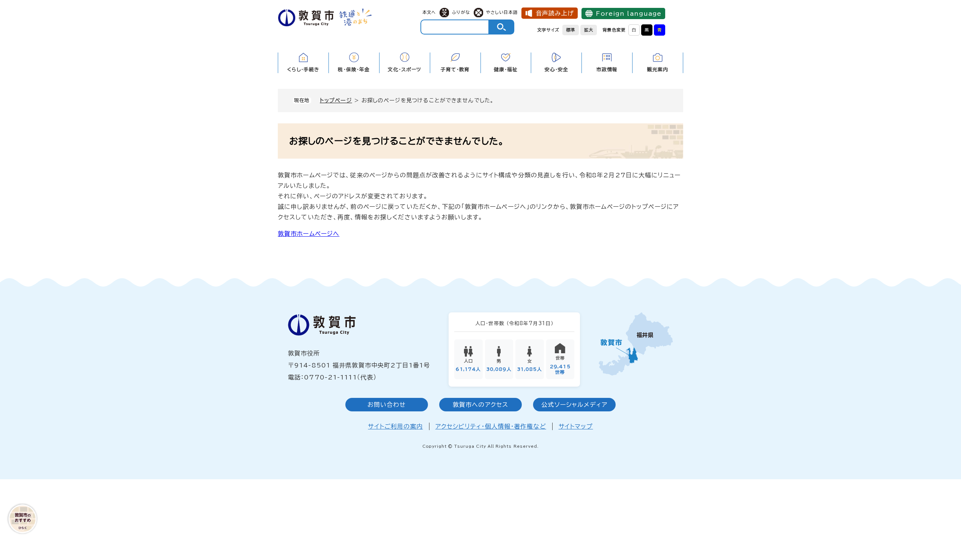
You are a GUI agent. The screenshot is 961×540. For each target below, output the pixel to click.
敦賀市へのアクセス (480, 405)
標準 (570, 30)
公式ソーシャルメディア (574, 405)
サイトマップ (576, 426)
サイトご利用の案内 (395, 426)
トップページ (336, 100)
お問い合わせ (387, 405)
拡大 (588, 30)
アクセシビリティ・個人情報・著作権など (490, 426)
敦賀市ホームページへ (308, 234)
